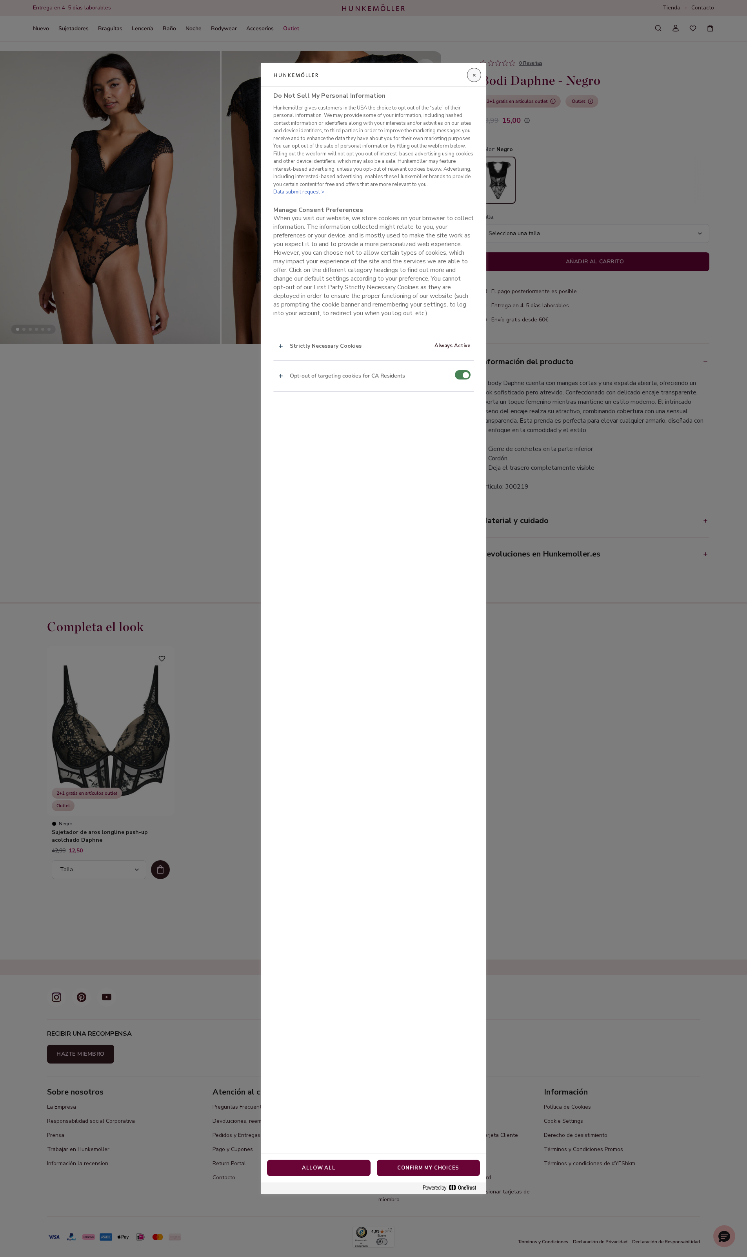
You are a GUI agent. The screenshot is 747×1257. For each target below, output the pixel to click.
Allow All (319, 1167)
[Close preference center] (474, 75)
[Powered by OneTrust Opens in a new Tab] (452, 1188)
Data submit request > (298, 191)
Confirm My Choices (428, 1167)
